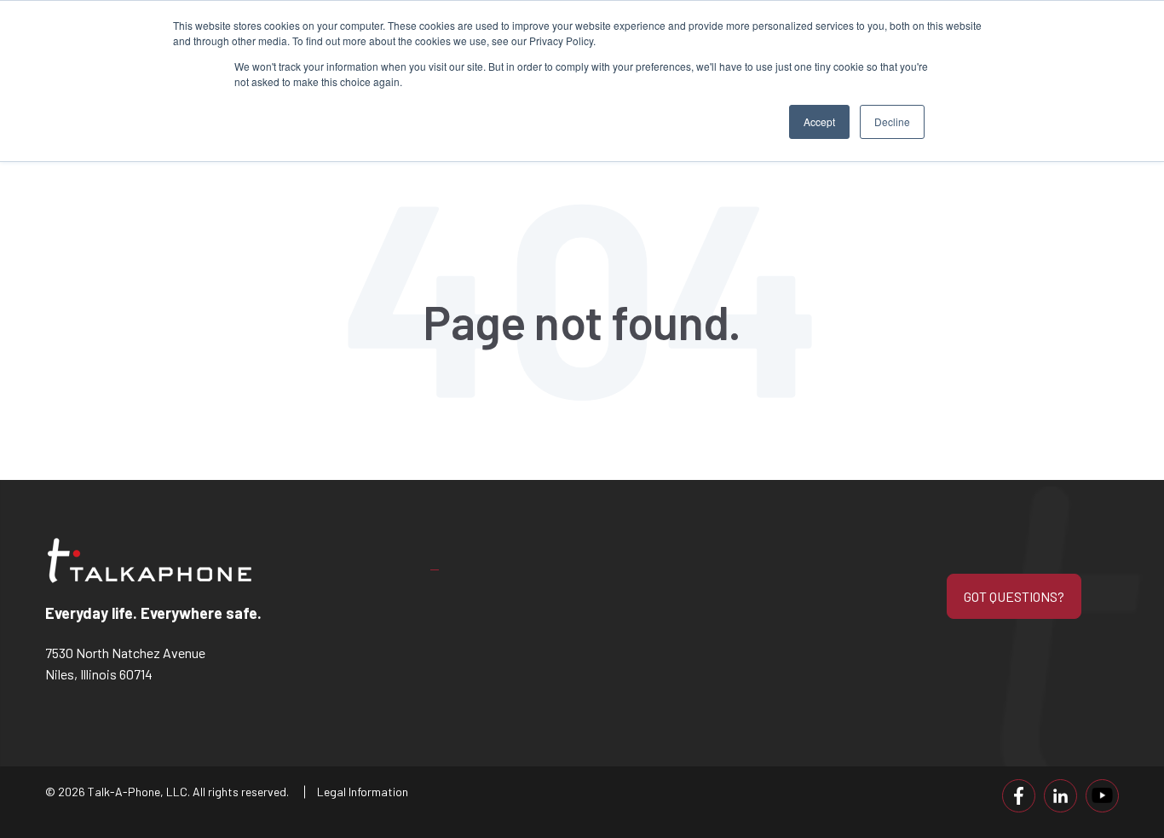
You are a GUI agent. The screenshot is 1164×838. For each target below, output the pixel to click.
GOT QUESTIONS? (1014, 596)
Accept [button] (819, 121)
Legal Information (362, 791)
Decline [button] (892, 121)
